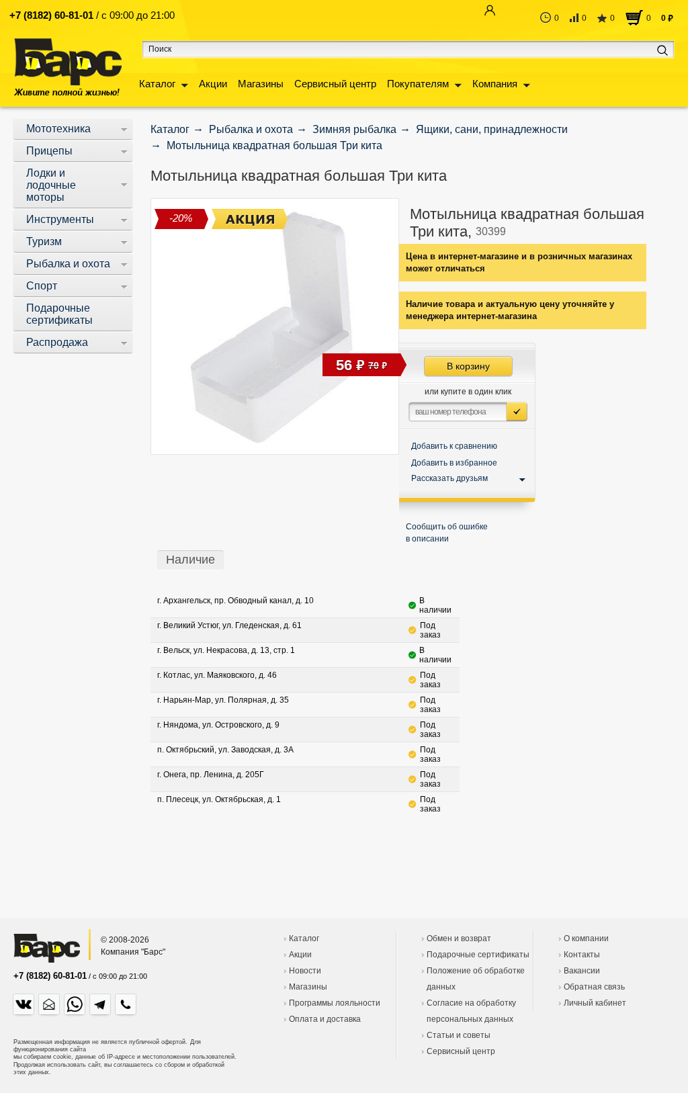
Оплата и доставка (325, 1019)
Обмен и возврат (459, 938)
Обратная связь (594, 987)
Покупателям (418, 83)
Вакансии (582, 970)
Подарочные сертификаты (478, 954)
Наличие (190, 559)
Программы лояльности (334, 1003)
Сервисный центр (335, 83)
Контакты (582, 954)
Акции (213, 83)
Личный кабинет (595, 1003)
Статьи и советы (458, 1035)
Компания (494, 83)
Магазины (261, 83)
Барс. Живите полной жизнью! (67, 66)
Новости (305, 970)
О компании (586, 938)
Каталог (157, 83)
